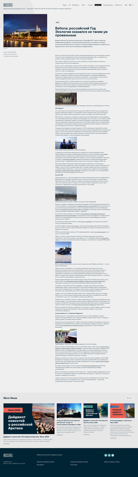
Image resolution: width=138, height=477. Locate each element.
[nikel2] (82, 193)
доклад (76, 226)
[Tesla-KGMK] (82, 252)
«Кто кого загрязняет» (86, 221)
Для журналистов (108, 5)
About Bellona (40, 464)
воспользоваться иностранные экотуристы (73, 325)
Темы (83, 5)
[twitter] (109, 455)
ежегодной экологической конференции (85, 304)
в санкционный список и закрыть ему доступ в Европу (75, 209)
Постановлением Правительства (91, 365)
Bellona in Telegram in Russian (112, 461)
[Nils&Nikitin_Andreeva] (82, 143)
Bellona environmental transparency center (14, 8)
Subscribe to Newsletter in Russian (79, 461)
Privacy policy (74, 464)
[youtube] (112, 455)
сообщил (79, 285)
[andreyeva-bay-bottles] (82, 99)
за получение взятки (100, 232)
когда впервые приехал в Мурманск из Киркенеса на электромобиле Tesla (85, 281)
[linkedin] (105, 455)
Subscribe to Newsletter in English (45, 461)
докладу (105, 154)
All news (129, 398)
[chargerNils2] (82, 336)
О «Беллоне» (118, 5)
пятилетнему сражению (69, 159)
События (90, 5)
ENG (126, 5)
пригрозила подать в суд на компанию (87, 206)
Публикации (75, 5)
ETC (131, 5)
